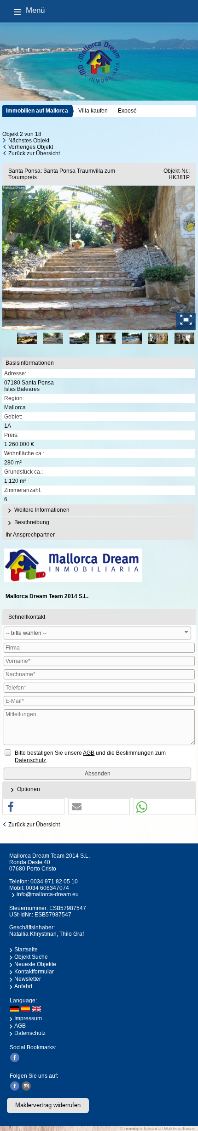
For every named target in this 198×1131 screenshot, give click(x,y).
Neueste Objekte (35, 964)
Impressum (28, 1018)
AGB (20, 1026)
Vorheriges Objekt (30, 147)
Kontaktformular (34, 971)
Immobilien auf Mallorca (37, 110)
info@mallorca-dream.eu (48, 894)
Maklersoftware (180, 1128)
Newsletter (27, 979)
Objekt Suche (31, 957)
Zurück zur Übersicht (34, 153)
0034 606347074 (47, 888)
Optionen (28, 789)
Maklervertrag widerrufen (48, 1105)
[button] (33, 807)
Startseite (26, 949)
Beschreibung (31, 522)
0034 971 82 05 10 (54, 881)
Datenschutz (30, 1033)
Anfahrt (23, 986)
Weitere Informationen (41, 510)
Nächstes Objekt (28, 140)
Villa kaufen (93, 110)
